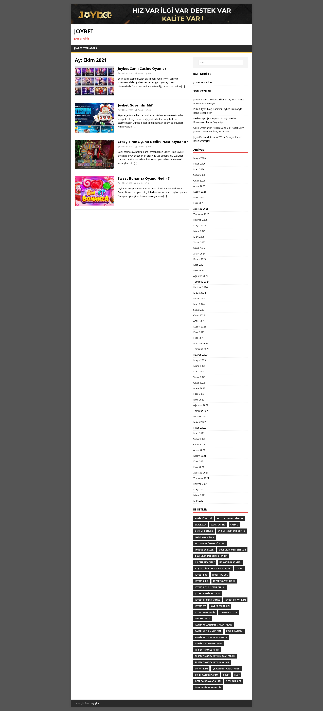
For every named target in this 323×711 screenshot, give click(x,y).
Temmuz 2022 (201, 410)
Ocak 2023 (199, 382)
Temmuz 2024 (201, 281)
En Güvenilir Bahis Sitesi (231, 531)
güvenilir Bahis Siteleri (232, 549)
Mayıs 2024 (199, 292)
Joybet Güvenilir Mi (224, 581)
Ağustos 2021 (200, 472)
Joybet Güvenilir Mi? (135, 105)
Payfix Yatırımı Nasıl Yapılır (211, 637)
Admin (141, 73)
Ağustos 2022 (200, 405)
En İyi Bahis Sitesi (204, 537)
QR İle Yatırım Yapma (206, 674)
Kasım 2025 (199, 191)
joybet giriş (201, 581)
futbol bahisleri (204, 549)
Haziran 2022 (200, 416)
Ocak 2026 (199, 180)
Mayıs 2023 (199, 360)
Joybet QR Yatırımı (235, 599)
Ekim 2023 (199, 332)
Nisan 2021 (199, 495)
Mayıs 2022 (199, 422)
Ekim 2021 (199, 461)
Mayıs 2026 (199, 158)
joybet (239, 568)
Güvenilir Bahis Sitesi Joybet (211, 556)
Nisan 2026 (199, 163)
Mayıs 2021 (199, 489)
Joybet (96, 703)
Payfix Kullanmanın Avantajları (213, 624)
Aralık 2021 (199, 450)
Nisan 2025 (199, 231)
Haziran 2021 (200, 483)
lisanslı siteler (228, 612)
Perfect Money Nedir (207, 649)
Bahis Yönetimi (203, 518)
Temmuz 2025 (201, 214)
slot (237, 674)
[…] (183, 86)
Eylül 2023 (198, 337)
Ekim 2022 (199, 393)
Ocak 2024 (199, 315)
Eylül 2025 (198, 203)
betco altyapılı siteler (230, 518)
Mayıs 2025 (199, 225)
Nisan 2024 (199, 298)
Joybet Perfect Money (207, 599)
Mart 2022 (199, 433)
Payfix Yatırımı (234, 631)
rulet (226, 674)
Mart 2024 (199, 304)
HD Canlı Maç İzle (205, 562)
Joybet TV (200, 606)
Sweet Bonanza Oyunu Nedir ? (144, 178)
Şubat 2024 (199, 309)
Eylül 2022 (198, 399)
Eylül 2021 (198, 467)
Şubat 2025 (199, 242)
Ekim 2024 (199, 264)
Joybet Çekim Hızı (220, 606)
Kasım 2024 (199, 259)
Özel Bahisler (233, 681)
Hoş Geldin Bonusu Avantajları (213, 568)
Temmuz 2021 (201, 478)
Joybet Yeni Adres (85, 48)
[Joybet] (161, 22)
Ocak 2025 (199, 247)
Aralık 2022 (199, 388)
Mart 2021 (199, 500)
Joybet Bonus (220, 574)
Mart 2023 (199, 371)
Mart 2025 (199, 236)
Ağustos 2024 (200, 276)
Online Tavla (202, 618)
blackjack (200, 524)
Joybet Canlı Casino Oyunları (143, 68)
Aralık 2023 (199, 320)
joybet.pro (201, 574)
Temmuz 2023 (201, 349)
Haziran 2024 (200, 287)
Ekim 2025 (199, 197)
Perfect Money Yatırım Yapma (212, 662)
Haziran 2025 (200, 219)
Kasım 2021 (199, 455)
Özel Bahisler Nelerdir (208, 687)
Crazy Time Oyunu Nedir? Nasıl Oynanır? (153, 141)
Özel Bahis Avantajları (208, 681)
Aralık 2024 (199, 253)
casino (234, 524)
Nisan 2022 (199, 427)
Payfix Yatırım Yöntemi (208, 631)
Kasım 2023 (199, 326)
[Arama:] (220, 62)
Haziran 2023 (200, 354)
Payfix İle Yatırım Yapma (209, 643)
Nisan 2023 (199, 366)
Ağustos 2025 (200, 208)
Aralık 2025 (199, 186)
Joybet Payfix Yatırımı (207, 593)
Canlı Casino (218, 524)
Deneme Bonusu (204, 531)
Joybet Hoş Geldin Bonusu (210, 587)
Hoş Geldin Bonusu (230, 562)
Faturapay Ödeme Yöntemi (210, 543)
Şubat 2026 (199, 174)
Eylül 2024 (198, 270)
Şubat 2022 (199, 439)
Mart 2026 (199, 169)
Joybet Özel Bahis (205, 612)
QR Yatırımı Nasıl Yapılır (226, 668)
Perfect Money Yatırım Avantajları (215, 656)
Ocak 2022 (199, 444)
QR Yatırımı (201, 668)
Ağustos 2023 (200, 343)
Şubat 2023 (199, 377)
